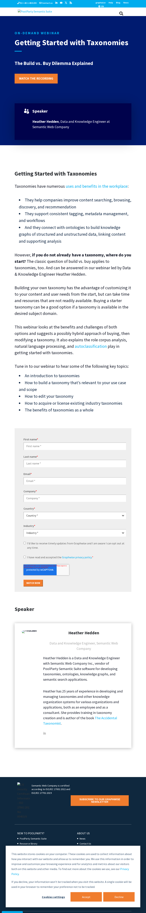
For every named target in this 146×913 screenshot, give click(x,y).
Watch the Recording (36, 78)
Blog (118, 3)
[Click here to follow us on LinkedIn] (56, 3)
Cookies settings (53, 897)
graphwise (101, 3)
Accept (86, 897)
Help (111, 3)
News (126, 3)
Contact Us (85, 843)
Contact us (47, 3)
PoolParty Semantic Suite (33, 838)
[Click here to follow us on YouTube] (61, 3)
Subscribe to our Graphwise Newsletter (99, 800)
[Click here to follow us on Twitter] (66, 3)
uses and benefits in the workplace (96, 186)
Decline (119, 897)
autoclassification (91, 346)
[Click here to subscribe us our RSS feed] (71, 3)
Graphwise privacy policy (77, 557)
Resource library (28, 843)
